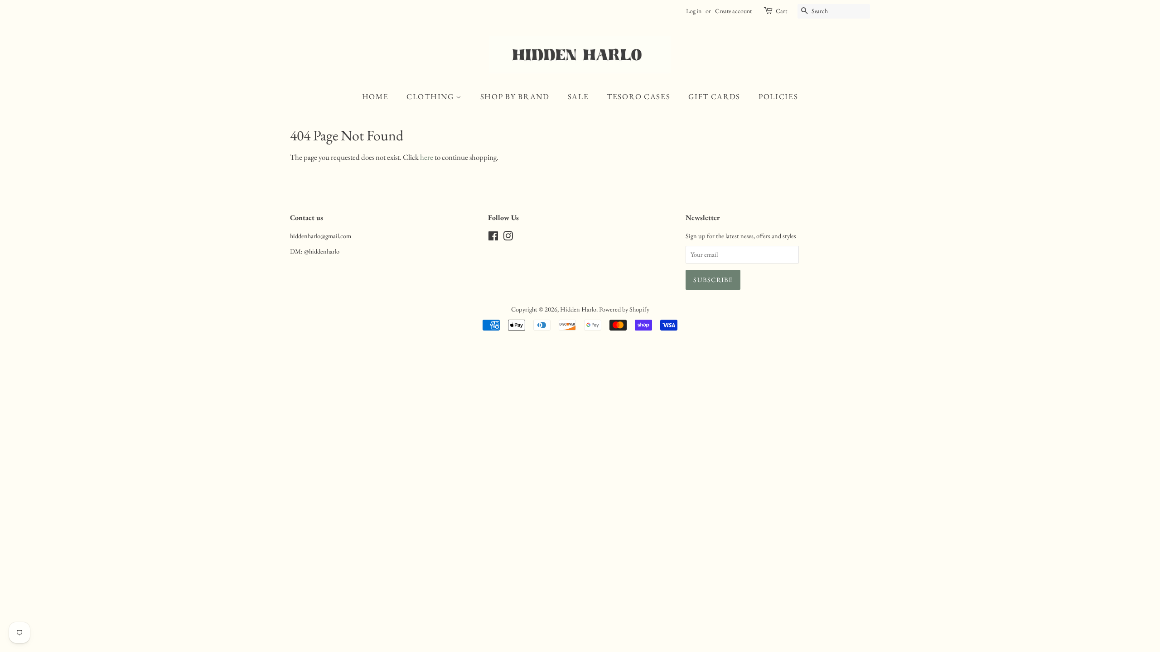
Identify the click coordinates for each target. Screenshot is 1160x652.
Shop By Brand (515, 96)
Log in (693, 11)
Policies (778, 96)
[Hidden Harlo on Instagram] (508, 237)
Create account (733, 11)
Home (375, 96)
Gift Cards (714, 96)
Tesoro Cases (638, 96)
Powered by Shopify (624, 309)
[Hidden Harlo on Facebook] (493, 237)
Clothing (431, 96)
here (426, 157)
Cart (781, 11)
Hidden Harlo (578, 309)
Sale (578, 96)
